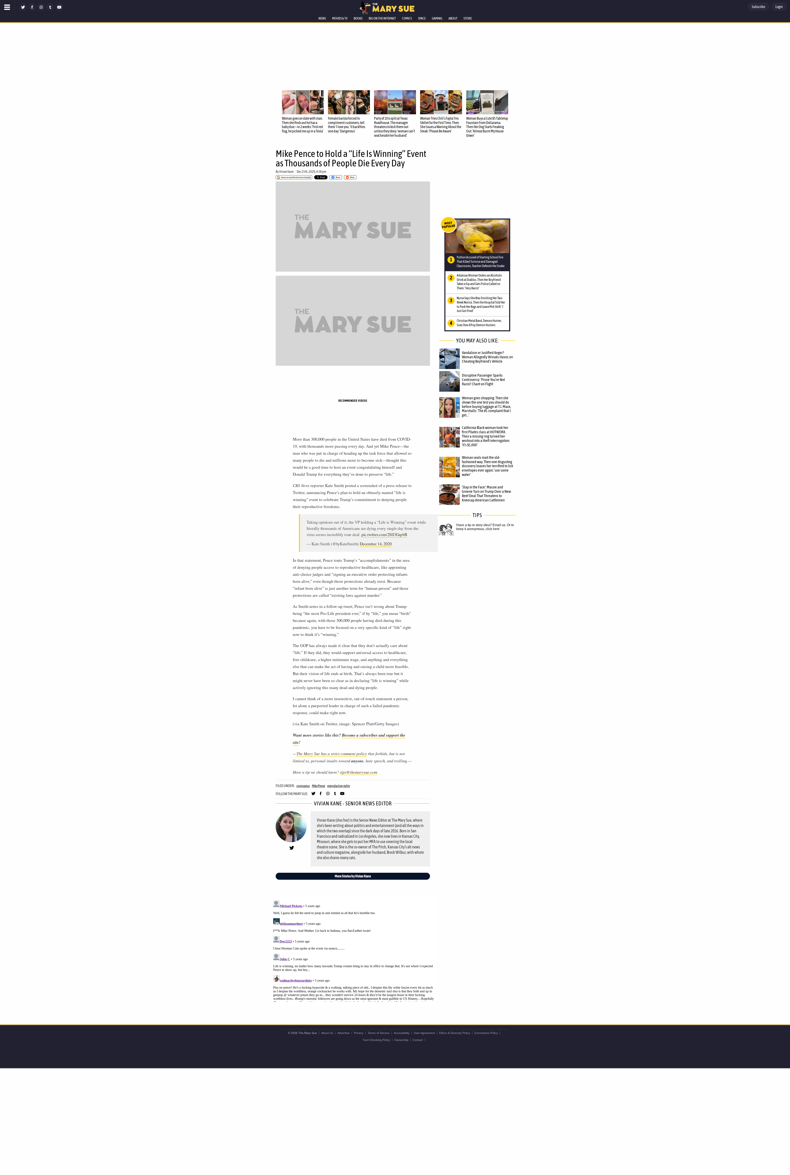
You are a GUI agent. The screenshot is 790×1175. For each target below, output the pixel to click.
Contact (418, 1040)
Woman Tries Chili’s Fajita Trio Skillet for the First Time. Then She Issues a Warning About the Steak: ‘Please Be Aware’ (440, 124)
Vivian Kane (286, 171)
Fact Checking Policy (376, 1040)
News (322, 18)
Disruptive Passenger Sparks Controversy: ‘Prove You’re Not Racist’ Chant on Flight (483, 379)
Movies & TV (339, 18)
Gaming (437, 18)
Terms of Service (378, 1033)
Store (468, 18)
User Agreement (424, 1033)
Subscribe (758, 7)
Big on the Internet (382, 18)
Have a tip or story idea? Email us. (481, 525)
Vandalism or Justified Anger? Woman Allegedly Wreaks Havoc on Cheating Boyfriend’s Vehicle (487, 356)
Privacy (358, 1033)
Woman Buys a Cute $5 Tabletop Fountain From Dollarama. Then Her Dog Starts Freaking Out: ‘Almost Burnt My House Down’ (487, 127)
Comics (407, 18)
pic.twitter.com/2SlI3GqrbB (384, 534)
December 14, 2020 (376, 544)
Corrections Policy (486, 1033)
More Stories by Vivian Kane (353, 876)
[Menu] (7, 7)
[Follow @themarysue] (23, 10)
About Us (327, 1033)
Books (358, 18)
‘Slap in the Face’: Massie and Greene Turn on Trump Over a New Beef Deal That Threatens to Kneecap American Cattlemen (486, 493)
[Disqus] (354, 950)
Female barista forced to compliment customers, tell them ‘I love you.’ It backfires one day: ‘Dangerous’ (346, 124)
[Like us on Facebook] (32, 10)
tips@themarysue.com (358, 772)
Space (422, 18)
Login (779, 7)
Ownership (401, 1040)
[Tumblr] (50, 10)
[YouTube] (59, 10)
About (452, 18)
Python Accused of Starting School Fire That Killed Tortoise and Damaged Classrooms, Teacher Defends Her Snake (480, 261)
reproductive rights (338, 785)
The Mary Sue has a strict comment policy (331, 753)
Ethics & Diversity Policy (454, 1033)
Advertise (343, 1033)
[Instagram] (41, 10)
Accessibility (401, 1033)
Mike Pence (318, 785)
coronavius (303, 785)
